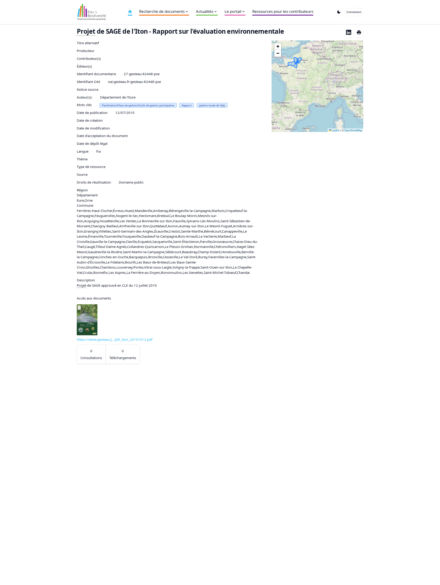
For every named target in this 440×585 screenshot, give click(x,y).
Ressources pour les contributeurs (282, 11)
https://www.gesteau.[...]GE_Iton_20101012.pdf (114, 339)
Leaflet (335, 130)
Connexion (353, 12)
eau (223, 105)
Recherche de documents (162, 11)
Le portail (233, 11)
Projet (86, 31)
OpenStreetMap (353, 130)
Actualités (204, 11)
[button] (277, 46)
